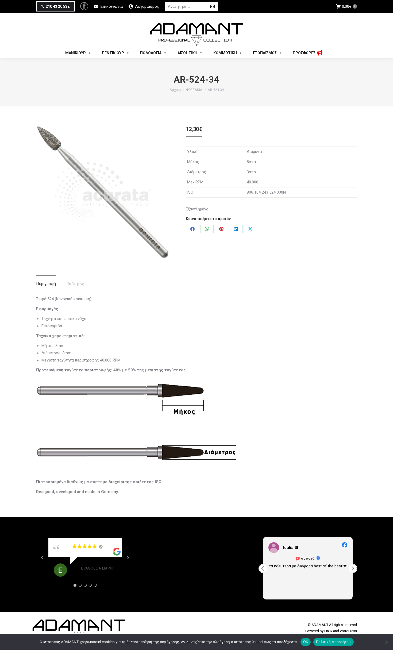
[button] (353, 568)
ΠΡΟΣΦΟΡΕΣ (304, 53)
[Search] (212, 6)
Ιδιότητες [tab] (75, 283)
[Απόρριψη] (386, 642)
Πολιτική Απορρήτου (333, 642)
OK (305, 642)
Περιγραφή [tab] (46, 283)
